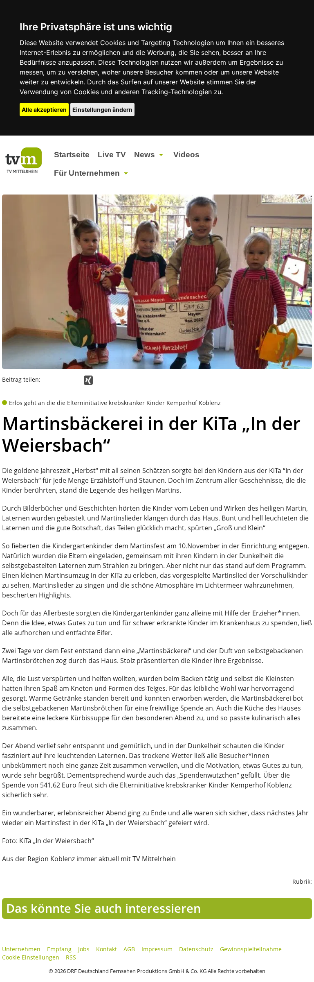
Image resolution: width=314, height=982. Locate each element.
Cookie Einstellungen (30, 957)
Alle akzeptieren (44, 109)
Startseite (72, 154)
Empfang (59, 949)
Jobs (84, 949)
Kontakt (106, 949)
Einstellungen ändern (102, 109)
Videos (186, 154)
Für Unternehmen (87, 173)
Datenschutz (196, 949)
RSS (71, 957)
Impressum (157, 949)
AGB (129, 949)
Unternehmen (21, 949)
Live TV (112, 154)
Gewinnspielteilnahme (251, 949)
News (144, 154)
